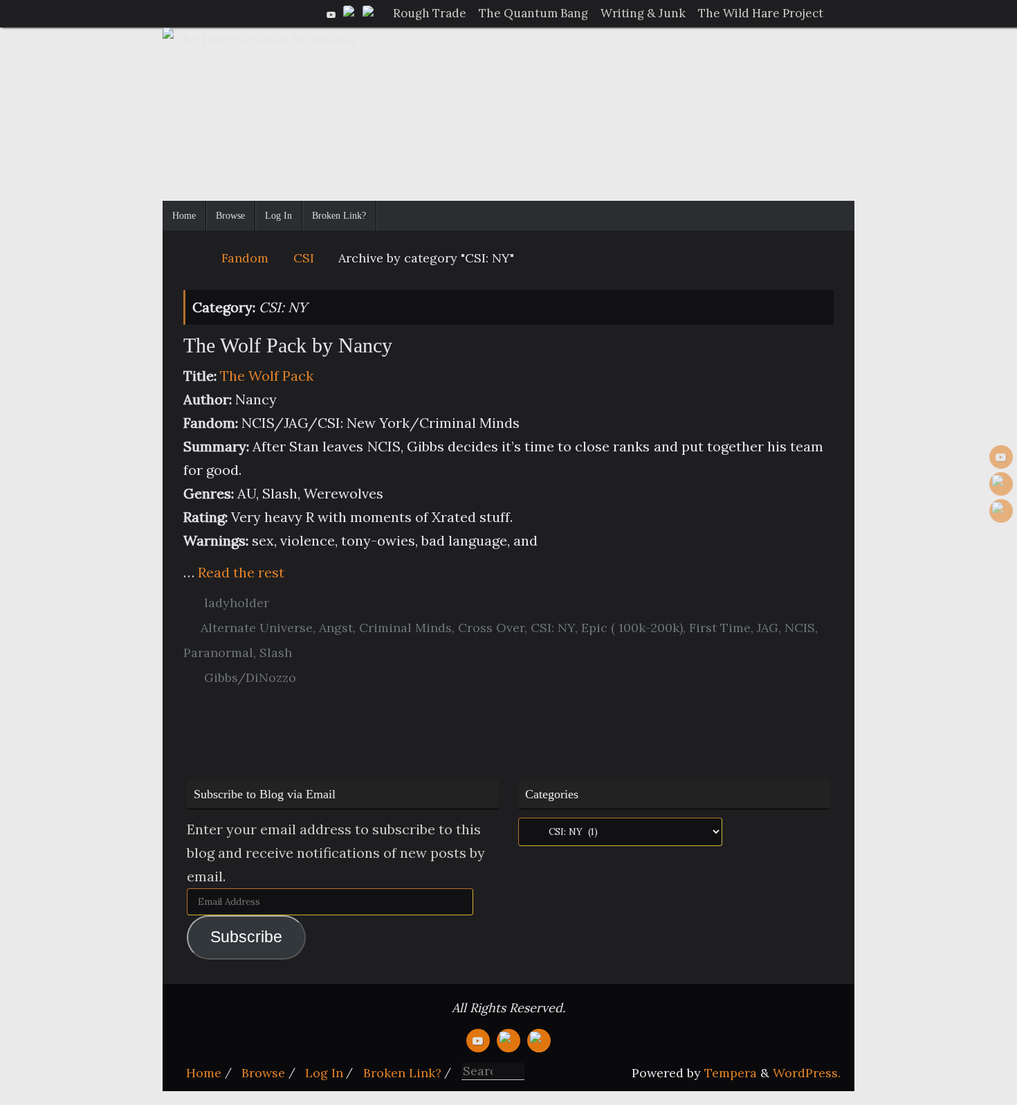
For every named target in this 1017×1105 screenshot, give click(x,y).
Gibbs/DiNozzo (250, 677)
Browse (263, 1073)
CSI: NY (553, 628)
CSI (303, 258)
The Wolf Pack (266, 375)
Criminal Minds (405, 628)
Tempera (730, 1073)
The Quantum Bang (533, 13)
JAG (767, 628)
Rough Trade (429, 13)
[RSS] (370, 13)
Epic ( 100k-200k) (632, 628)
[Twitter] (350, 13)
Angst (336, 628)
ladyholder (236, 603)
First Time (720, 628)
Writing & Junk (643, 13)
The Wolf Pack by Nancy (287, 345)
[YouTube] (331, 13)
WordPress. (807, 1073)
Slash (275, 653)
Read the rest (241, 572)
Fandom (244, 258)
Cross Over (491, 628)
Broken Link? (402, 1073)
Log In (324, 1073)
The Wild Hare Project (760, 13)
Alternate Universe (257, 628)
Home (203, 1073)
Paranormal (218, 653)
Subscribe (246, 937)
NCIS (800, 628)
